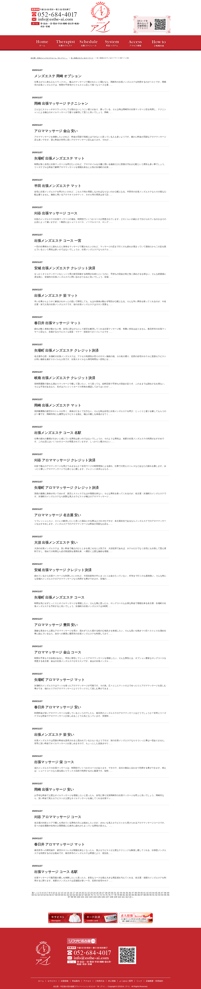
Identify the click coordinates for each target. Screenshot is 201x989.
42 (147, 893)
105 (99, 897)
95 (165, 895)
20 (83, 893)
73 (100, 895)
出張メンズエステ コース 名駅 (57, 433)
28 (106, 893)
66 (80, 895)
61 (65, 895)
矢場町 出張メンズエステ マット (59, 158)
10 (53, 893)
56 (50, 895)
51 (36, 895)
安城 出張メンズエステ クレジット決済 (64, 268)
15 (68, 893)
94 (162, 895)
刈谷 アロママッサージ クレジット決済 (64, 460)
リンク (139, 981)
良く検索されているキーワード (82, 58)
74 (103, 895)
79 (118, 895)
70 (91, 895)
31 (115, 893)
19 (80, 893)
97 (69, 897)
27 (103, 893)
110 (120, 897)
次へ (131, 897)
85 (136, 895)
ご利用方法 (99, 981)
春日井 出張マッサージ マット (57, 323)
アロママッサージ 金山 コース (57, 652)
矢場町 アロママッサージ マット (59, 680)
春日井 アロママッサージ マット (59, 844)
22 (88, 893)
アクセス (87, 981)
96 (168, 895)
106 (103, 897)
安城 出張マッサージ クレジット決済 (63, 570)
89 (147, 895)
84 (133, 895)
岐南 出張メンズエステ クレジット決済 (64, 378)
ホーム (41, 981)
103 (91, 897)
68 (86, 895)
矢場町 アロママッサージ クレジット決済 (66, 487)
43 (150, 893)
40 (141, 893)
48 (165, 893)
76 (109, 895)
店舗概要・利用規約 (154, 981)
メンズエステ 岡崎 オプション (58, 76)
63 (71, 895)
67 (83, 895)
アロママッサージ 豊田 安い (56, 625)
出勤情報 (64, 981)
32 (118, 893)
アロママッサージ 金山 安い (56, 131)
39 (138, 893)
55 (47, 895)
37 (133, 893)
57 (53, 895)
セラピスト (52, 981)
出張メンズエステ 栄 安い (54, 734)
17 (74, 893)
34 (124, 893)
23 (91, 893)
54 (44, 895)
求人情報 (112, 981)
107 (108, 897)
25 (97, 893)
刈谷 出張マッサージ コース (56, 213)
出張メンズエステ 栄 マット (56, 295)
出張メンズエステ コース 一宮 (57, 241)
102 (87, 897)
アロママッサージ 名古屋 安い (57, 515)
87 (142, 895)
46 (159, 893)
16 (71, 893)
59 (59, 895)
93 (159, 895)
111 (123, 897)
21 (85, 893)
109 (116, 897)
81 (124, 895)
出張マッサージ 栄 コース (54, 762)
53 (41, 895)
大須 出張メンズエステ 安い (56, 542)
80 (121, 895)
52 (39, 895)
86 (139, 895)
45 (156, 893)
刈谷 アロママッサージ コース (57, 817)
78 (115, 895)
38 (135, 893)
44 (153, 893)
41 (144, 893)
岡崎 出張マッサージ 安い (54, 789)
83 (130, 895)
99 (75, 897)
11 (56, 893)
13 (62, 893)
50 (33, 895)
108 (112, 897)
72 (97, 895)
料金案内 (76, 981)
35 (127, 893)
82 (127, 895)
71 (94, 895)
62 (68, 895)
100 (79, 897)
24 (94, 893)
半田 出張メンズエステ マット (57, 186)
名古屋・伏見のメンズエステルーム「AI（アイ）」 (49, 58)
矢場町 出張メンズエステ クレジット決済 (66, 350)
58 (56, 895)
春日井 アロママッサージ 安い (57, 707)
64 (74, 895)
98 (72, 897)
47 (162, 893)
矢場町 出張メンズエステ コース (59, 597)
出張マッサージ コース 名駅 (56, 872)
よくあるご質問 (126, 981)
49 (168, 893)
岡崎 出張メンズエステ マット (57, 405)
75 (106, 895)
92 (156, 895)
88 (144, 895)
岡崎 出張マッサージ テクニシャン (61, 103)
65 (77, 895)
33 (121, 893)
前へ (34, 893)
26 (100, 893)
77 (112, 895)
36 (130, 893)
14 (65, 893)
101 (83, 897)
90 (150, 895)
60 (62, 895)
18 (77, 893)
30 (112, 893)
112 (127, 897)
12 (59, 893)
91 (153, 895)
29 (109, 893)
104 (95, 897)
